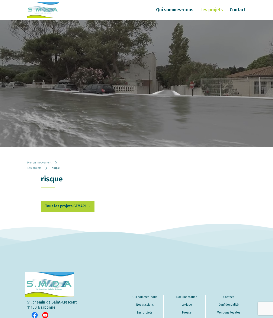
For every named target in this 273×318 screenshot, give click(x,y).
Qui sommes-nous (174, 10)
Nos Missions (145, 305)
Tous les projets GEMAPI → (67, 206)
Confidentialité (229, 305)
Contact (238, 10)
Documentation (186, 297)
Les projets (211, 10)
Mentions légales (228, 312)
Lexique (187, 305)
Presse (187, 312)
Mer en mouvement (42, 162)
